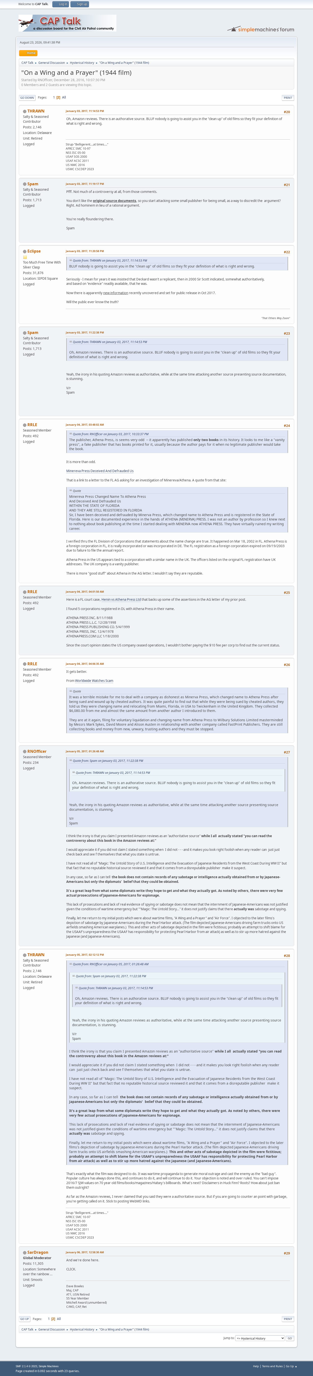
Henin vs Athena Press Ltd (121, 599)
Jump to (229, 1338)
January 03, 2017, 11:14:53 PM (85, 111)
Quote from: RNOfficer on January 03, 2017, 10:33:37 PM (110, 434)
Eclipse (34, 251)
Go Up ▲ (291, 1366)
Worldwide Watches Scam (94, 680)
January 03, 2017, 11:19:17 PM (85, 184)
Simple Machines (49, 1366)
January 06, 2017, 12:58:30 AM (85, 1252)
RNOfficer (36, 751)
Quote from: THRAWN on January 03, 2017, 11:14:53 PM (110, 260)
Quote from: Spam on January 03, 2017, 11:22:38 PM (108, 761)
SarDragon (37, 1252)
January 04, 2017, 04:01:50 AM (85, 591)
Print (288, 98)
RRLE (32, 424)
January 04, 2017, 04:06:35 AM (85, 664)
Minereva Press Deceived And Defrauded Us (100, 471)
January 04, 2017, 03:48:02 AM (85, 424)
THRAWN (36, 111)
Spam (32, 184)
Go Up (24, 1319)
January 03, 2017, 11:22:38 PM (85, 332)
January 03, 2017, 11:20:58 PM (85, 251)
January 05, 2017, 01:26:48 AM (85, 751)
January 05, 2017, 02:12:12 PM (85, 954)
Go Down (27, 98)
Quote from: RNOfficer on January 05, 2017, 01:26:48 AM (110, 964)
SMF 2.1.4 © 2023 (26, 1366)
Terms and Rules (272, 1366)
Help (256, 1366)
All (64, 97)
